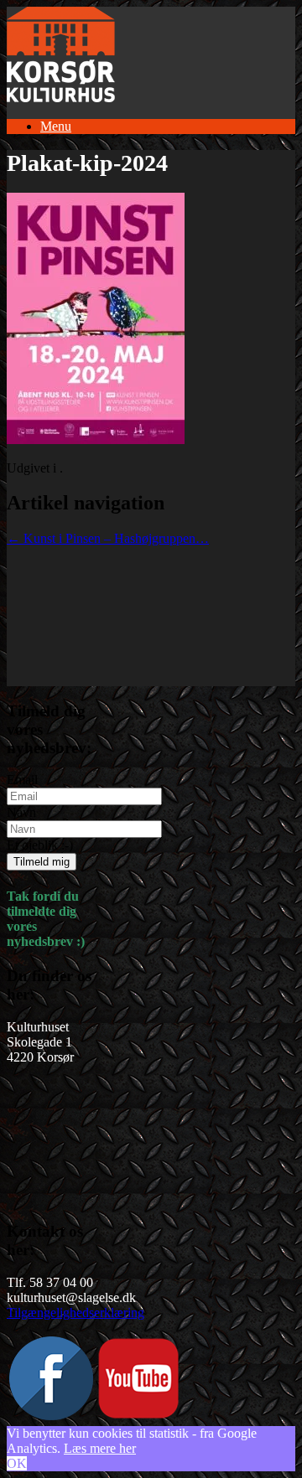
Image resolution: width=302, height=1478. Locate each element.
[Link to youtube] (138, 1415)
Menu (55, 126)
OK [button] (17, 1463)
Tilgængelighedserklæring (75, 1312)
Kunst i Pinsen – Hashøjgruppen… (108, 538)
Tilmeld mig (41, 861)
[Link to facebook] (51, 1415)
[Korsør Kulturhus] (61, 97)
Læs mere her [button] (100, 1448)
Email (22, 780)
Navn (21, 812)
